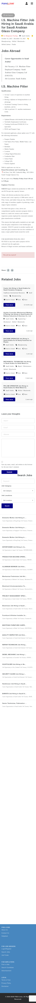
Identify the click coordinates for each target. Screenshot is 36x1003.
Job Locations (7, 495)
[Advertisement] (18, 734)
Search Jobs (6, 952)
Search (7, 506)
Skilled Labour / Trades (9, 44)
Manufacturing (6, 41)
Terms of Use (6, 980)
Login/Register (6, 949)
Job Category (6, 486)
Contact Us (5, 933)
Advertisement (6, 970)
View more (9, 305)
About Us (5, 930)
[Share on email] (12, 270)
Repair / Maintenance (24, 366)
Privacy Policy (6, 983)
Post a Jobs (6, 964)
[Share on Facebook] (8, 270)
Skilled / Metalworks (18, 41)
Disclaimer (5, 986)
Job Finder (5, 955)
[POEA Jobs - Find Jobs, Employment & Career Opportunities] (10, 3)
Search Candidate (8, 967)
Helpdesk (5, 936)
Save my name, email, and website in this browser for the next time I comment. (17, 466)
